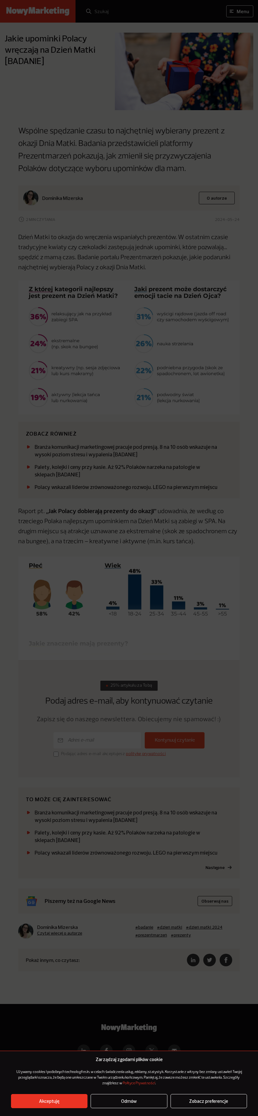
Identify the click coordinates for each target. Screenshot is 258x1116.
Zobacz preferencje (208, 1101)
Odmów (129, 1101)
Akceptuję (49, 1101)
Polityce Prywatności (139, 1083)
